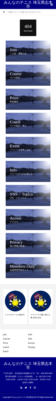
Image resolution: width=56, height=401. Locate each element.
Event (6, 351)
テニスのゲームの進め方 (15, 314)
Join (5, 334)
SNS (30, 338)
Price (5, 342)
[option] (15, 306)
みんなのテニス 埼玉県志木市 (28, 4)
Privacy (31, 347)
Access (31, 342)
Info (30, 334)
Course (6, 338)
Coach (6, 347)
